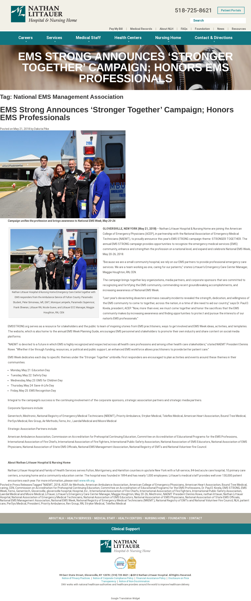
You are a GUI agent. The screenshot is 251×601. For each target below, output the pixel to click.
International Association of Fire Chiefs (114, 491)
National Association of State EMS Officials (212, 497)
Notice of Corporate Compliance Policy (113, 578)
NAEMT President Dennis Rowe (182, 494)
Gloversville (38, 491)
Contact (195, 518)
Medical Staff (88, 37)
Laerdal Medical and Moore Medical (22, 494)
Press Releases (22, 484)
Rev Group (72, 503)
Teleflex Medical (115, 503)
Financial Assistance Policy (151, 578)
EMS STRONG (231, 487)
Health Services (79, 518)
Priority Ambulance (53, 503)
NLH (236, 500)
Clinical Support (125, 528)
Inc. (86, 491)
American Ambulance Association (106, 484)
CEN (11, 487)
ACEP (64, 484)
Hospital (78, 491)
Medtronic (155, 494)
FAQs (184, 28)
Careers (25, 37)
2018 (57, 484)
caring (4, 487)
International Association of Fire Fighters (165, 491)
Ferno (11, 491)
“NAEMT (48, 484)
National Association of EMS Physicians (159, 497)
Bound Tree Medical (234, 484)
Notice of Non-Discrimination (134, 581)
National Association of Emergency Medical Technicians (47, 497)
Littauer (50, 494)
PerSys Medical (16, 503)
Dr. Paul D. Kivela (211, 487)
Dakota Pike (41, 128)
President (33, 503)
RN (82, 503)
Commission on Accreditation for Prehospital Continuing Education (57, 487)
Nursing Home (168, 37)
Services (54, 37)
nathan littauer (213, 494)
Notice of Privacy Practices (76, 578)
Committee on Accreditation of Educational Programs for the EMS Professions (150, 487)
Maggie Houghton (122, 494)
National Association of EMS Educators (108, 497)
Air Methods (76, 484)
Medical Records (141, 28)
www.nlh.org (87, 480)
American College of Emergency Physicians (156, 484)
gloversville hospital (59, 491)
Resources (239, 28)
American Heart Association (203, 484)
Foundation (202, 28)
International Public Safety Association (216, 491)
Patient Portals (231, 10)
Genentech (23, 491)
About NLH (166, 28)
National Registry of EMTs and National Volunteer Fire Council (194, 500)
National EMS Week (63, 500)
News (220, 28)
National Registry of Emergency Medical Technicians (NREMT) (115, 500)
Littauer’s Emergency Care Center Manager (83, 494)
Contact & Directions (214, 37)
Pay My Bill (116, 28)
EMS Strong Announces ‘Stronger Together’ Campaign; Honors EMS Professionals (117, 113)
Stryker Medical (94, 503)
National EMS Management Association (25, 500)
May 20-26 (141, 494)
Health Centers (128, 37)
